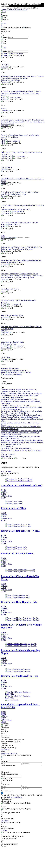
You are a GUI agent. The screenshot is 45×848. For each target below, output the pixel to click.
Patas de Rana (31, 442)
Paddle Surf (37, 260)
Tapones (4, 370)
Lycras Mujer (11, 300)
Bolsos (8, 93)
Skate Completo (12, 315)
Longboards (5, 333)
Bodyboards (18, 262)
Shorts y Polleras (7, 122)
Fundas (35, 274)
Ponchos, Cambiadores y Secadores (26, 276)
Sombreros (10, 205)
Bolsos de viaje (21, 194)
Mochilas (4, 194)
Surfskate (4, 331)
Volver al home (6, 471)
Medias (25, 91)
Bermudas (12, 76)
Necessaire (12, 194)
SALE (3, 372)
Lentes (37, 93)
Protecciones (5, 344)
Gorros (13, 93)
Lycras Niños (20, 300)
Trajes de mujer (6, 249)
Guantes (15, 249)
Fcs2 (8, 289)
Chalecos (32, 120)
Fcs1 (12, 289)
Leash (24, 277)
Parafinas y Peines (7, 276)
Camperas (40, 76)
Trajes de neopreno (7, 80)
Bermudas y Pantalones (27, 152)
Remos (11, 274)
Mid (23, 260)
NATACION (5, 346)
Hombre (16, 368)
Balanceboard (9, 262)
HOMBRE (5, 53)
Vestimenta (4, 67)
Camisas (4, 78)
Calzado (17, 80)
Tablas (3, 251)
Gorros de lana (37, 431)
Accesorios (5, 82)
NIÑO (3, 141)
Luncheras (24, 192)
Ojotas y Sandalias (25, 222)
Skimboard (18, 260)
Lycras (3, 154)
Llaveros (38, 91)
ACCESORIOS (6, 156)
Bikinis (35, 122)
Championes (14, 222)
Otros (3, 169)
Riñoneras (31, 192)
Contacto (18, 374)
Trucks (11, 327)
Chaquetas (28, 249)
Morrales (16, 192)
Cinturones (18, 91)
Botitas (29, 247)
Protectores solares (23, 93)
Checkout (4, 830)
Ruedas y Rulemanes (21, 327)
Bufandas (35, 135)
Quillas (3, 279)
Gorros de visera (31, 205)
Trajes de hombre (20, 247)
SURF (3, 224)
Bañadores (4, 359)
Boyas (19, 370)
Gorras (14, 370)
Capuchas (21, 249)
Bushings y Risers (7, 329)
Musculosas (27, 76)
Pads (20, 277)
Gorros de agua (19, 205)
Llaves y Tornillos (35, 327)
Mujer (11, 368)
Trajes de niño (37, 247)
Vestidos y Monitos (26, 122)
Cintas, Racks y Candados (23, 274)
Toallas (11, 91)
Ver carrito (4, 820)
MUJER (4, 97)
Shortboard (10, 260)
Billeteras (31, 91)
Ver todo (4, 95)
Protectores (23, 135)
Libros (32, 93)
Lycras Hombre (30, 300)
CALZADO (5, 211)
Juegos (3, 93)
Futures (16, 289)
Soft (2, 262)
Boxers (34, 76)
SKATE (4, 304)
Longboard (29, 260)
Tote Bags (9, 192)
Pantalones (24, 78)
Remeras (19, 76)
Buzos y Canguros (13, 78)
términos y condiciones (14, 797)
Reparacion (30, 277)
